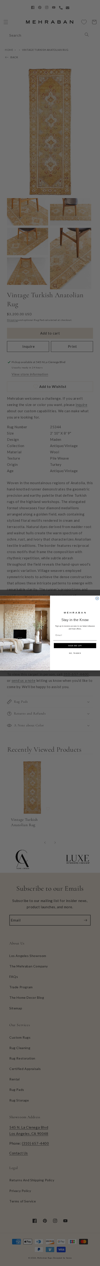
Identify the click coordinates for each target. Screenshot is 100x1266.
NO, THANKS (75, 653)
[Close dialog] (97, 598)
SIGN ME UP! (75, 645)
